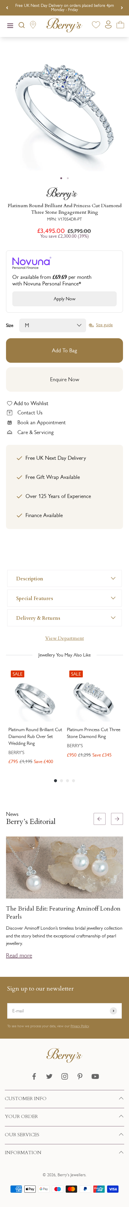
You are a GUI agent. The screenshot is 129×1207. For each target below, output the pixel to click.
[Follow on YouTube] (95, 1076)
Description (29, 578)
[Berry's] (64, 193)
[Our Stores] (33, 26)
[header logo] (64, 26)
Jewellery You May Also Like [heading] (64, 655)
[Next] (122, 8)
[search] (22, 26)
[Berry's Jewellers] (64, 1061)
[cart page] (120, 25)
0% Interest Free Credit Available (64, 7)
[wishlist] (96, 25)
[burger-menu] (10, 26)
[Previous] (7, 8)
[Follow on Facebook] (34, 1076)
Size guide (104, 324)
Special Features (34, 598)
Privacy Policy (79, 1026)
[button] (122, 889)
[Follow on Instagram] (65, 1076)
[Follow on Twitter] (49, 1076)
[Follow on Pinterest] (80, 1076)
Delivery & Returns (38, 617)
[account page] (108, 26)
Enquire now (64, 379)
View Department (64, 638)
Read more (19, 955)
